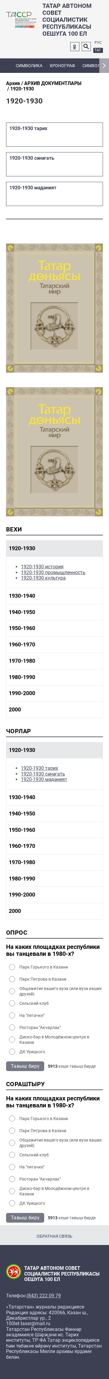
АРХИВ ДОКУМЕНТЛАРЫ (52, 83)
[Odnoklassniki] (74, 46)
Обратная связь (54, 1236)
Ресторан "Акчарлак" (40, 1027)
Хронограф (62, 65)
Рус (98, 43)
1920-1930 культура (43, 578)
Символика (29, 65)
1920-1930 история (42, 567)
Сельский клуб (34, 1003)
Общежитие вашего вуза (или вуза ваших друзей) (60, 991)
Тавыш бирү (25, 1066)
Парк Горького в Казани (43, 967)
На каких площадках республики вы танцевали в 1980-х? (53, 950)
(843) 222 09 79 (44, 1296)
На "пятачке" (32, 1015)
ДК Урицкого (32, 1051)
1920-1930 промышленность (53, 572)
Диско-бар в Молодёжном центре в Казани (54, 1039)
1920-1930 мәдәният (44, 779)
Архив (13, 83)
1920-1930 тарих (39, 768)
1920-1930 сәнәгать (43, 774)
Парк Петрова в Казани (42, 979)
